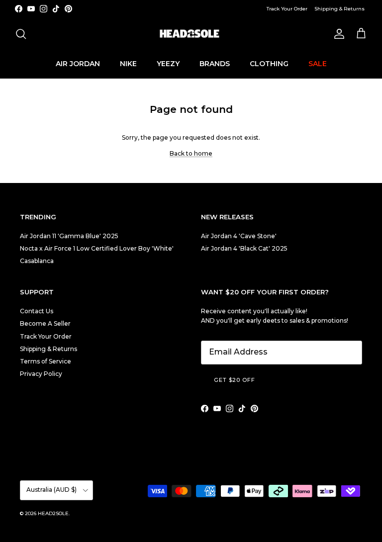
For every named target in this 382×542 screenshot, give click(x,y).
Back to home (191, 153)
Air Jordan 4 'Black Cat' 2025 (244, 248)
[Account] (337, 34)
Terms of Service (45, 361)
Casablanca (37, 261)
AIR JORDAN (78, 63)
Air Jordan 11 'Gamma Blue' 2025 (69, 236)
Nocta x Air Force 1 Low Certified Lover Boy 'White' (97, 248)
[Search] (21, 34)
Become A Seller (45, 323)
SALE (317, 63)
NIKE (128, 63)
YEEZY (168, 63)
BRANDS (214, 63)
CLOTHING (269, 63)
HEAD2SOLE (53, 513)
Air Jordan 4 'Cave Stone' (239, 236)
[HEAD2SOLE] (191, 34)
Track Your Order (287, 8)
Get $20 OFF (234, 379)
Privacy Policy (41, 373)
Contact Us (36, 311)
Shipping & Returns (339, 8)
